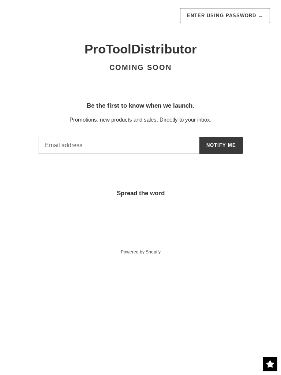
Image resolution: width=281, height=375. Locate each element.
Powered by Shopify (141, 252)
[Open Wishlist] (270, 364)
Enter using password (225, 15)
